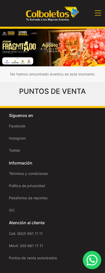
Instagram (17, 138)
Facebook (17, 126)
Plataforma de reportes (28, 198)
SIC (12, 210)
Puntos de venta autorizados (33, 258)
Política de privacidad (27, 186)
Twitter (14, 150)
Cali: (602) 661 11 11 (26, 233)
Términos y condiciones (28, 173)
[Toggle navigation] (98, 13)
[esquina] (52, 47)
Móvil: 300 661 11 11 (26, 246)
